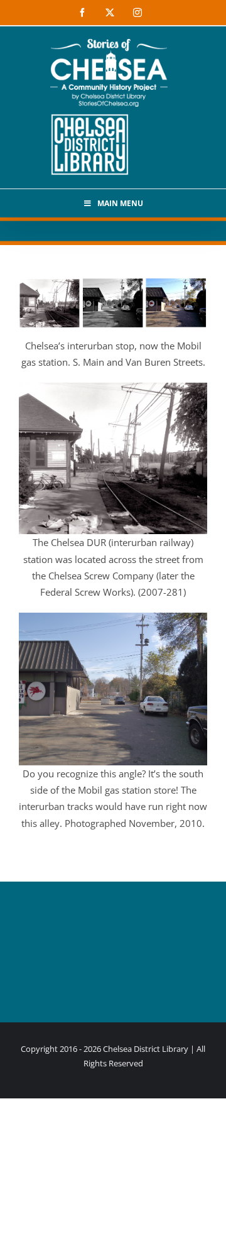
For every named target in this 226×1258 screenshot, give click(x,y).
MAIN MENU (120, 203)
